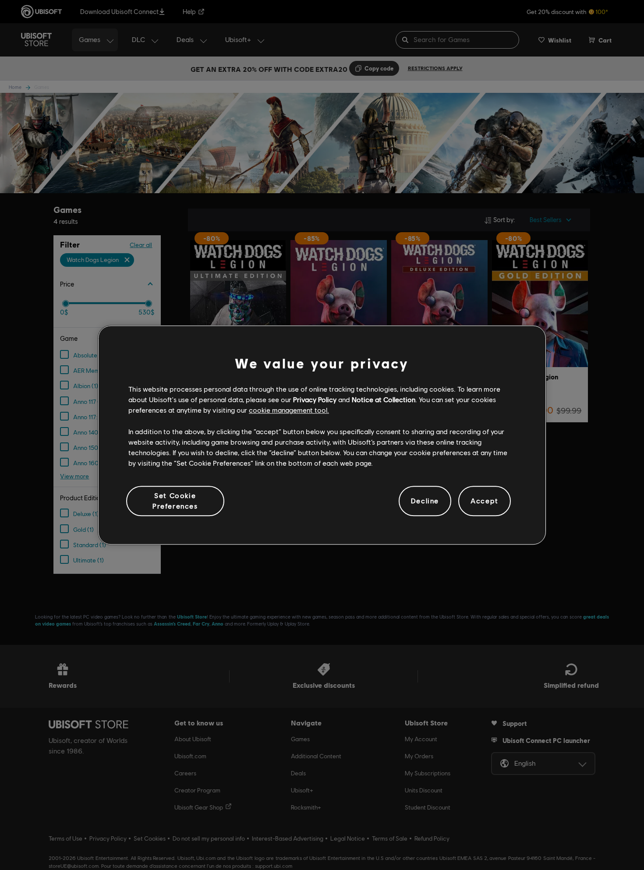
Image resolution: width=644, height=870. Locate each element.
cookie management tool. (289, 410)
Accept (485, 501)
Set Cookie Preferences (175, 500)
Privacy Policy (314, 399)
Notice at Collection (383, 399)
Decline (425, 501)
